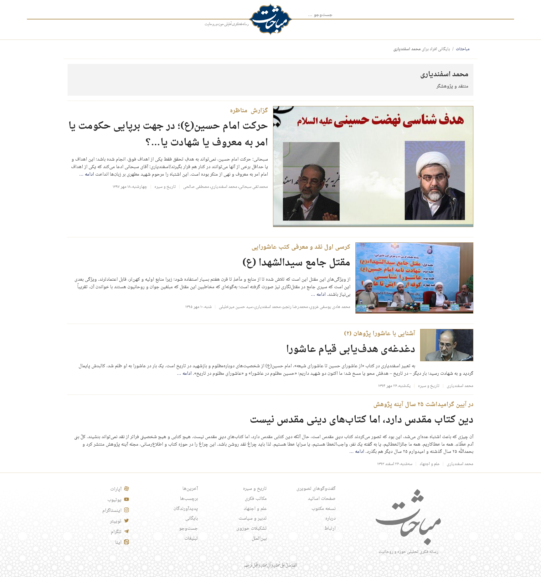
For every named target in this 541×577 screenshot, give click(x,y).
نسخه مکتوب (324, 509)
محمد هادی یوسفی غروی (330, 307)
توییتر (115, 521)
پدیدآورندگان (185, 509)
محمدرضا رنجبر (295, 307)
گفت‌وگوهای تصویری (316, 489)
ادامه (86, 175)
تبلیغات (191, 539)
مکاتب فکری (256, 499)
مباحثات (463, 49)
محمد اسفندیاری (224, 186)
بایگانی (191, 519)
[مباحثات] (270, 19)
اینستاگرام (111, 511)
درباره (330, 519)
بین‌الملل (259, 539)
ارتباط (330, 529)
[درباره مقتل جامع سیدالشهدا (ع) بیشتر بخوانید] (414, 278)
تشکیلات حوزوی (251, 529)
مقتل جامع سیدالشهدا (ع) (296, 263)
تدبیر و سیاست (253, 519)
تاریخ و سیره (165, 186)
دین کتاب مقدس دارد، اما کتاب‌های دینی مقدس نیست (361, 420)
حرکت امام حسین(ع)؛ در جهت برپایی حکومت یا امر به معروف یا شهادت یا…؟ (168, 134)
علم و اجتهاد (430, 464)
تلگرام (116, 532)
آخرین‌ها (190, 489)
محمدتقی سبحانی (253, 186)
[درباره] (227, 24)
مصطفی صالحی (196, 186)
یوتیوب (114, 500)
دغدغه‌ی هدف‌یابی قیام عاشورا (350, 349)
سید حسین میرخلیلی (236, 307)
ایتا (118, 543)
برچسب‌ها (189, 499)
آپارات (115, 489)
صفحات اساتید (322, 499)
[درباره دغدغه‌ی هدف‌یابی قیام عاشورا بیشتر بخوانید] (446, 345)
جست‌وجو (188, 529)
